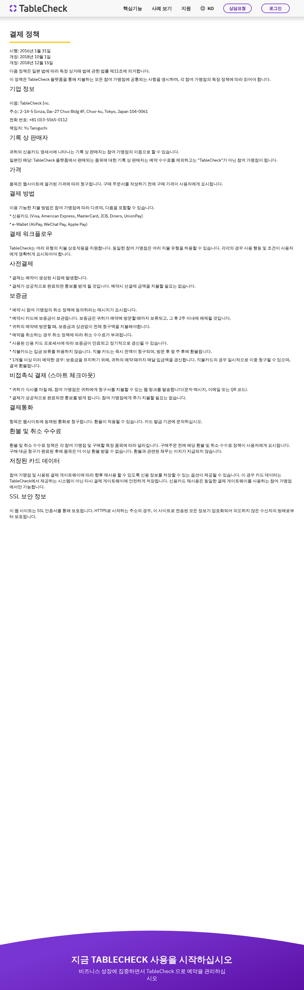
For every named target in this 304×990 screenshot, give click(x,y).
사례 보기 (162, 8)
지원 (186, 8)
